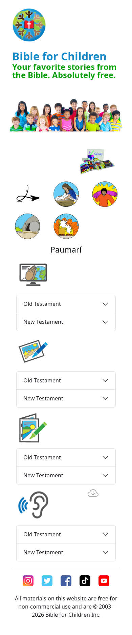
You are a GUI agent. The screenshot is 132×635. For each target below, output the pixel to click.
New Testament (43, 321)
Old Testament (42, 303)
